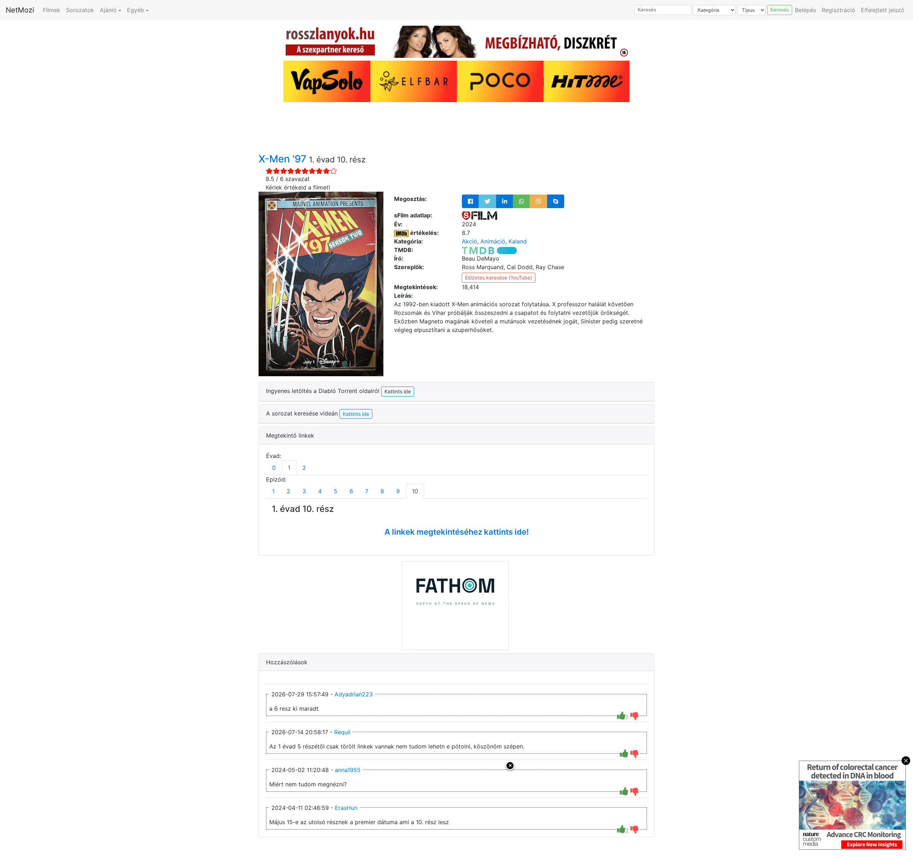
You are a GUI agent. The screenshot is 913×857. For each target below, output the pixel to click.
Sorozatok (80, 10)
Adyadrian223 (354, 694)
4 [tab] (320, 491)
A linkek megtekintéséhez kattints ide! (456, 531)
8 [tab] (382, 491)
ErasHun (346, 807)
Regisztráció (838, 10)
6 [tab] (351, 491)
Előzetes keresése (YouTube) (498, 277)
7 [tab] (366, 491)
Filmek (51, 10)
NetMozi (20, 10)
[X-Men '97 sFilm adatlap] (479, 215)
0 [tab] (274, 467)
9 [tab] (398, 491)
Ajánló (108, 10)
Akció (469, 241)
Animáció (492, 241)
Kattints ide (356, 414)
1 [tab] (289, 467)
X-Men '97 (284, 159)
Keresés (779, 9)
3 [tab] (304, 491)
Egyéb (135, 10)
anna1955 (348, 769)
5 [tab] (335, 491)
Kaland (518, 241)
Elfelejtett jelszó (882, 10)
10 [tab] (415, 491)
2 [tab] (304, 467)
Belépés (805, 10)
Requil (342, 732)
